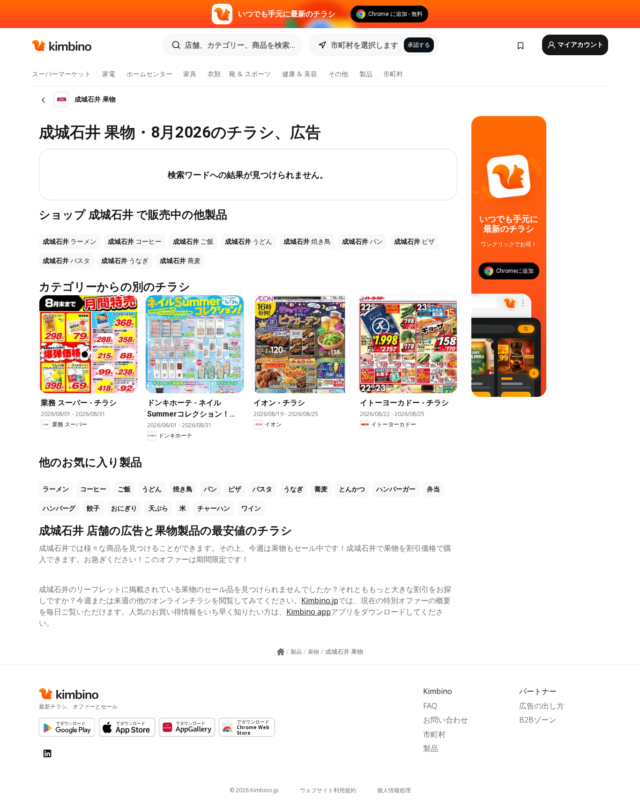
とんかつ (352, 489)
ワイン (251, 508)
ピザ (234, 489)
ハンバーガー (396, 489)
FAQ (430, 706)
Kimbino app (308, 612)
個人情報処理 (394, 790)
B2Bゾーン (537, 720)
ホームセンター (149, 73)
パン (210, 489)
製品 (365, 73)
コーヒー (93, 489)
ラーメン (56, 489)
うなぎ (293, 489)
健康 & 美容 (299, 73)
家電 (108, 73)
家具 (189, 73)
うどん (152, 489)
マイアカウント (579, 44)
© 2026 (254, 790)
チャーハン (213, 508)
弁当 (433, 489)
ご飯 (124, 489)
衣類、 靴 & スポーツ (239, 73)
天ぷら (158, 508)
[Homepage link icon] (280, 652)
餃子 (93, 508)
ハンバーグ (59, 508)
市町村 (393, 73)
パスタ (262, 489)
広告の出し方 (541, 706)
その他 (338, 73)
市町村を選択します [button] (364, 45)
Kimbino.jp (319, 600)
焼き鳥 (183, 489)
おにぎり (124, 508)
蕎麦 (320, 489)
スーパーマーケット (61, 73)
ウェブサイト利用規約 (328, 790)
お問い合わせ (445, 720)
